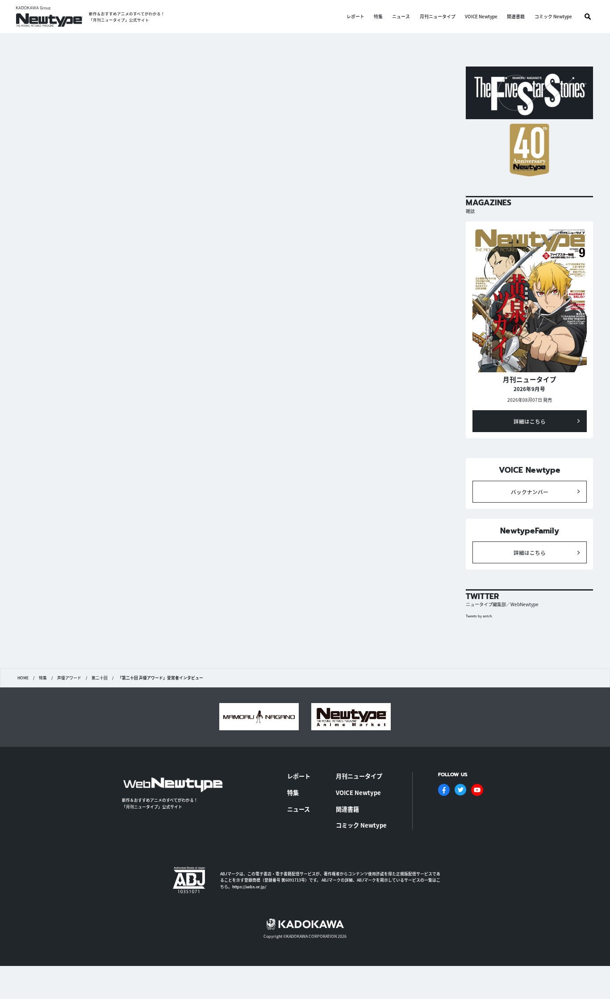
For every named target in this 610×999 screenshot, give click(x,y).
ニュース (401, 16)
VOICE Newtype (481, 16)
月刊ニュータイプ (437, 16)
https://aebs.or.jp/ (249, 887)
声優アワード (69, 678)
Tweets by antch (479, 616)
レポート (355, 16)
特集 (378, 16)
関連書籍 (516, 16)
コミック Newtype (553, 16)
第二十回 (100, 678)
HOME (23, 678)
